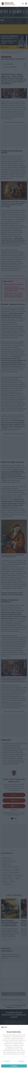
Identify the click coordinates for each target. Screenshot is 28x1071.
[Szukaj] (23, 3)
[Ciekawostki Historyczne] (9, 3)
